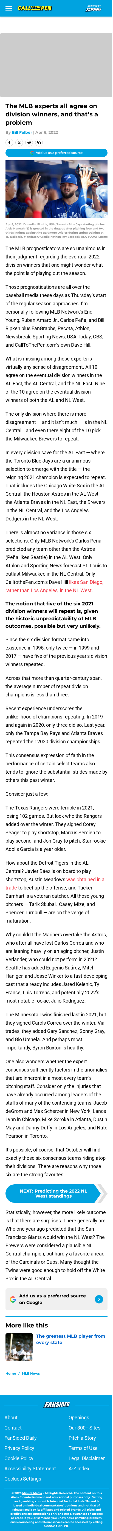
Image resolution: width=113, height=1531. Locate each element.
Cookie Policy (18, 1458)
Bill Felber (22, 132)
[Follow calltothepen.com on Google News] (99, 1299)
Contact (13, 1428)
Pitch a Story (82, 1438)
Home (10, 1373)
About (11, 1417)
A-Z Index (79, 1468)
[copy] (39, 142)
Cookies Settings (22, 1479)
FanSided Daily (20, 1438)
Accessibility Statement (30, 1468)
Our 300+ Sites (84, 1428)
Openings (79, 1417)
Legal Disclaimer (87, 1458)
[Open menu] (8, 8)
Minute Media (32, 1493)
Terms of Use (83, 1448)
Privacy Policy (19, 1448)
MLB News (31, 1373)
